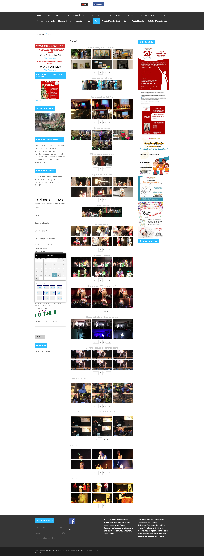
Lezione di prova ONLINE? (45, 238)
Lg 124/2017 (74, 529)
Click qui (38, 100)
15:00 (53, 287)
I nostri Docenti (129, 15)
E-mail (37, 215)
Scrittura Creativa (112, 15)
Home (38, 15)
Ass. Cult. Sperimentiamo (53, 550)
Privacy (39, 27)
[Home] (46, 34)
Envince (80, 550)
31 (37, 278)
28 (54, 275)
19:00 (53, 298)
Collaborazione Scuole (45, 21)
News (89, 21)
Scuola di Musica (62, 15)
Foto (97, 21)
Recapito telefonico (42, 223)
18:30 (46, 298)
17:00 (53, 293)
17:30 (59, 293)
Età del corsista (41, 231)
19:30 (60, 298)
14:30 (46, 287)
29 (59, 275)
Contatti (48, 15)
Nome (37, 208)
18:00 (39, 298)
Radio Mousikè (138, 21)
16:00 (39, 293)
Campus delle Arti (147, 15)
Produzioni (78, 21)
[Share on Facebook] (72, 521)
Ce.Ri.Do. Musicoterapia (157, 21)
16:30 (46, 293)
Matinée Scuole (64, 21)
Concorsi (161, 15)
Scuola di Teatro (80, 15)
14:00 (39, 287)
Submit (39, 337)
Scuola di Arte (96, 15)
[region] (50, 124)
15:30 (59, 287)
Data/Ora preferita (41, 249)
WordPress (38, 552)
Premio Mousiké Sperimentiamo (115, 21)
